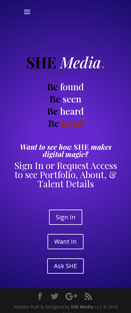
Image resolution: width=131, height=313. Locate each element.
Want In (65, 241)
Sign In (66, 217)
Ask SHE (65, 266)
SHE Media (82, 307)
